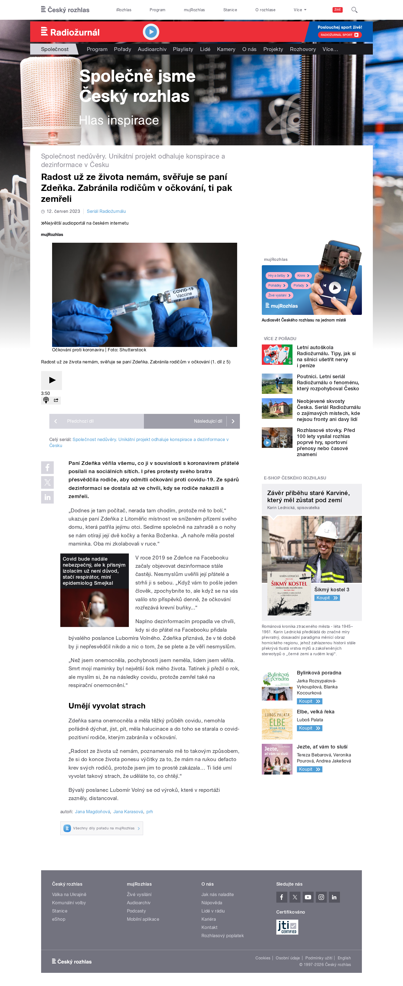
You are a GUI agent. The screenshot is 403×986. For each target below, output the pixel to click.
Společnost (55, 49)
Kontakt (209, 927)
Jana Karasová (128, 811)
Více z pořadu (280, 338)
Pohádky (274, 285)
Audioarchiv (152, 49)
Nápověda (212, 902)
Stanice (230, 10)
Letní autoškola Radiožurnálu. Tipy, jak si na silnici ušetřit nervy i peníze (326, 356)
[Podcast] (46, 401)
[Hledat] (354, 10)
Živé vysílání (277, 295)
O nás (249, 49)
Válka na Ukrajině (69, 894)
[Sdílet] (56, 401)
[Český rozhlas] (65, 10)
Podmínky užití (318, 958)
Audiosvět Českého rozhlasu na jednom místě (304, 320)
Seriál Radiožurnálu (106, 211)
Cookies (263, 958)
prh (149, 811)
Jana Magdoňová (92, 811)
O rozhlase (266, 10)
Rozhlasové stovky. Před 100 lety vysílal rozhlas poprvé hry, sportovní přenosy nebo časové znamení (326, 442)
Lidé (205, 49)
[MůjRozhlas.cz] (52, 235)
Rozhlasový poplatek (223, 935)
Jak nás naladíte (218, 894)
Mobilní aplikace (143, 919)
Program (157, 10)
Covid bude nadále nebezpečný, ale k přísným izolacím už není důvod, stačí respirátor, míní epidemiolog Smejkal (94, 571)
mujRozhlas (194, 10)
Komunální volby (69, 902)
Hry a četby (276, 276)
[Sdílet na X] (47, 482)
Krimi (301, 276)
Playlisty (183, 49)
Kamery (226, 49)
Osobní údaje (288, 958)
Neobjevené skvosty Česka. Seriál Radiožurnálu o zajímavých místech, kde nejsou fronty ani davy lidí (329, 410)
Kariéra (209, 919)
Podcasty (136, 911)
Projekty (273, 49)
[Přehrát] (51, 380)
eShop (58, 919)
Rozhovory (303, 49)
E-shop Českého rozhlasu (295, 478)
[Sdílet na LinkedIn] (47, 497)
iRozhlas (124, 10)
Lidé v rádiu (213, 911)
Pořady (122, 49)
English (344, 958)
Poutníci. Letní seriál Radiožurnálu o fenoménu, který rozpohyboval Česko (328, 382)
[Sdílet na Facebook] (47, 467)
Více (330, 49)
